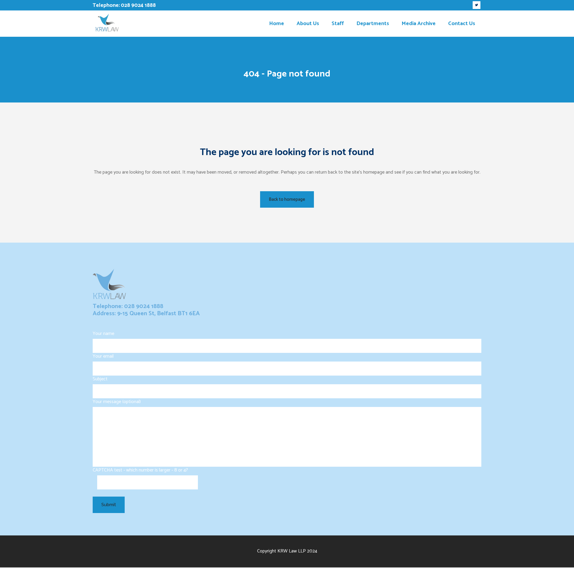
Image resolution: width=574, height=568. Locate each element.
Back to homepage (287, 199)
